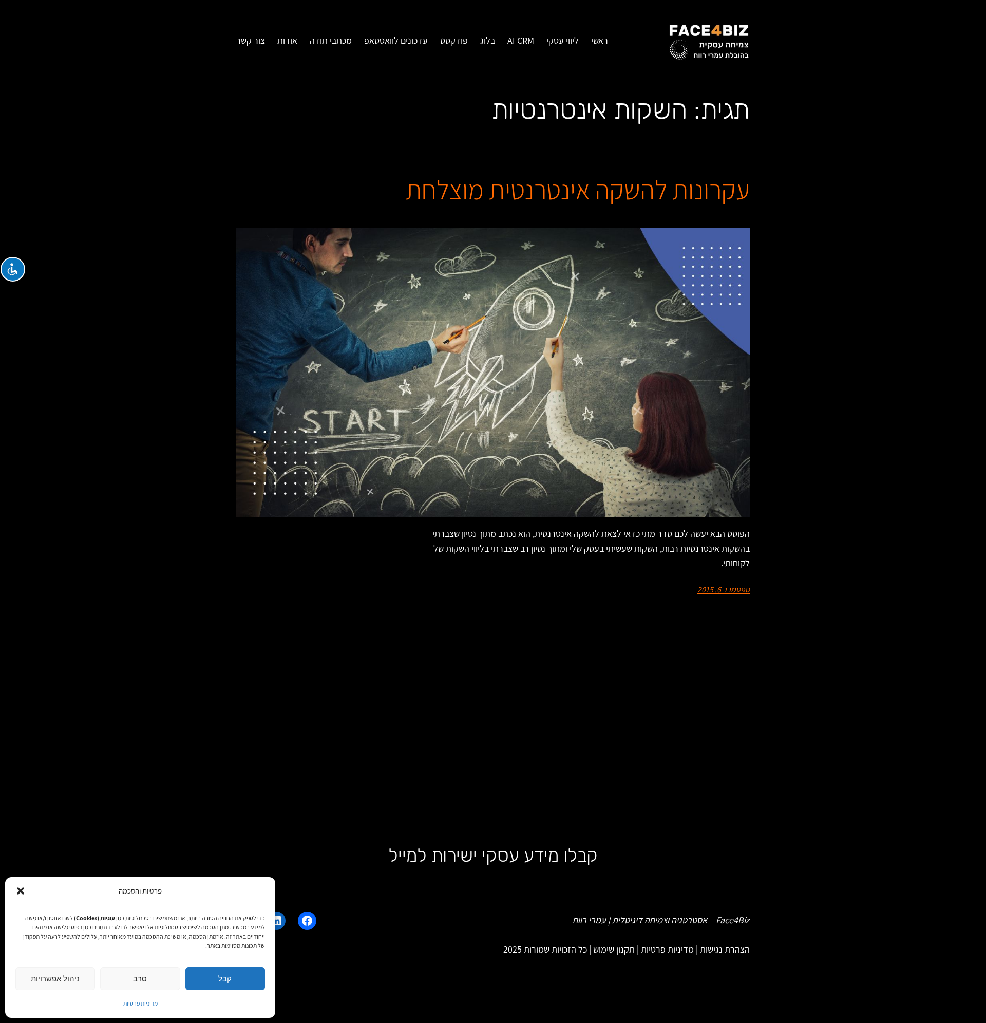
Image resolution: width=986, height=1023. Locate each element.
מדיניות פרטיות (140, 1003)
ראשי (599, 40)
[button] (20, 891)
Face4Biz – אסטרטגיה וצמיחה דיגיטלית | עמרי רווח (661, 920)
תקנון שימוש (614, 949)
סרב (140, 978)
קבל (225, 978)
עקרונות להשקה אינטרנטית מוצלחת (578, 190)
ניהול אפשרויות (55, 978)
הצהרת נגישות (725, 949)
